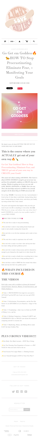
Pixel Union (19, 426)
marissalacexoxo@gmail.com (19, 374)
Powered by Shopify (27, 426)
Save (21, 88)
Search (16, 421)
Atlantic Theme (10, 426)
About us (22, 421)
